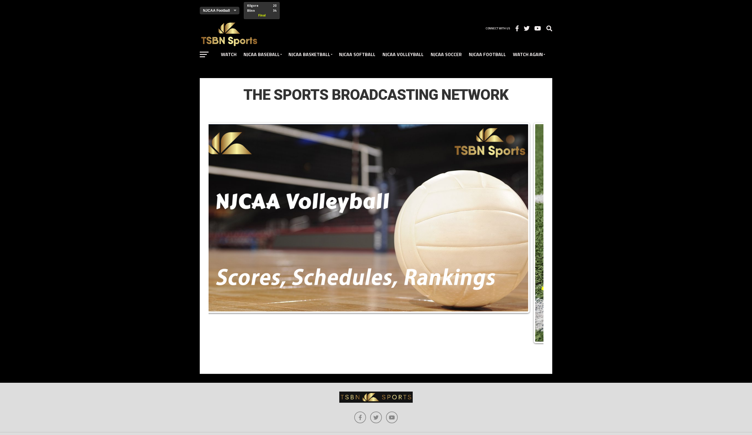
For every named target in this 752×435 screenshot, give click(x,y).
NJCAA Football (487, 54)
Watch (228, 54)
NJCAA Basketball (309, 54)
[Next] (531, 232)
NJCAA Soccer (446, 54)
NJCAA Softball (357, 54)
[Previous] (220, 232)
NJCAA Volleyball (403, 54)
